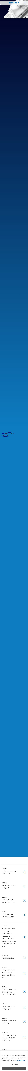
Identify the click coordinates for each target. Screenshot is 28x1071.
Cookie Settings (14, 1064)
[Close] (26, 1053)
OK (14, 1068)
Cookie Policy (21, 1060)
